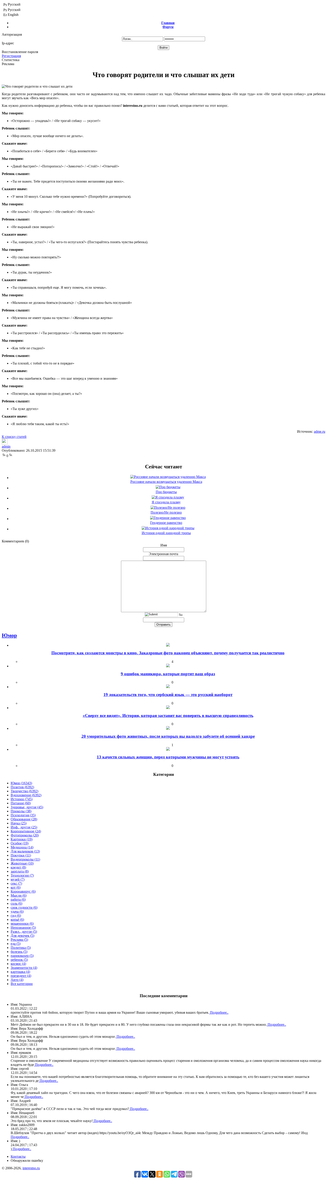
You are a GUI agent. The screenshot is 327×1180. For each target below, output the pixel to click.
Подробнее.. (218, 1012)
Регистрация (11, 56)
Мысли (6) (18, 895)
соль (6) (16, 903)
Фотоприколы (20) (25, 835)
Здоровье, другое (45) (27, 807)
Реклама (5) (19, 939)
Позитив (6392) (22, 787)
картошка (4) (20, 972)
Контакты (18, 1156)
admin (6, 446)
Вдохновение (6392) (26, 795)
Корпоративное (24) (26, 831)
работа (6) (18, 899)
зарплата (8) (20, 871)
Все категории (22, 984)
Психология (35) (23, 815)
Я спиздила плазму (166, 502)
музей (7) (17, 879)
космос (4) (18, 964)
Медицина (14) (22, 847)
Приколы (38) (21, 811)
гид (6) (16, 915)
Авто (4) (17, 980)
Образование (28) (24, 819)
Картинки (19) (21, 839)
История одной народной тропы (166, 533)
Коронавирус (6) (23, 891)
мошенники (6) (22, 923)
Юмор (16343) (21, 783)
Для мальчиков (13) (25, 851)
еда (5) (15, 943)
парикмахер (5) (22, 956)
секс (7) (16, 883)
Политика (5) (21, 947)
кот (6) (15, 887)
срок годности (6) (24, 907)
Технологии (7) (22, 875)
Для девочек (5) (22, 935)
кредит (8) (18, 867)
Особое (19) (19, 843)
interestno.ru (31, 1168)
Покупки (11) (21, 855)
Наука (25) (18, 823)
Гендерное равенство (166, 523)
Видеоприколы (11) (25, 859)
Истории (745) (21, 799)
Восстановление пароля (20, 52)
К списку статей (14, 437)
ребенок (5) (19, 960)
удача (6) (17, 911)
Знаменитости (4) (24, 968)
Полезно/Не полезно (166, 512)
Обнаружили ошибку (27, 1160)
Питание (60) (21, 803)
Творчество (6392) (24, 791)
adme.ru (319, 431)
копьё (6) (17, 919)
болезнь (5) (19, 951)
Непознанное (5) (23, 927)
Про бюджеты (166, 492)
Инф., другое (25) (24, 827)
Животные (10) (22, 863)
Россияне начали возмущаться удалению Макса (166, 482)
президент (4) (21, 976)
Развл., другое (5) (24, 931)
